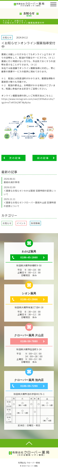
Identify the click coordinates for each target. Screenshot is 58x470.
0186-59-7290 (29, 386)
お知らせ (19, 20)
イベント (21, 223)
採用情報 (35, 223)
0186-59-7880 (29, 341)
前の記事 (43, 158)
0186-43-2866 (29, 299)
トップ (6, 20)
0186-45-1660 (29, 257)
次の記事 (15, 158)
